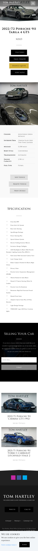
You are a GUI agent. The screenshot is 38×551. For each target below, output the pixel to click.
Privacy (17, 521)
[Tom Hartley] (19, 498)
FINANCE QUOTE (19, 66)
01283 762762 (20, 72)
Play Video (19, 52)
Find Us (12, 509)
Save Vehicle (19, 177)
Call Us (27, 509)
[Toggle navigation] (33, 3)
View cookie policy (9, 545)
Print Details (19, 191)
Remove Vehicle (19, 184)
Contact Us (28, 521)
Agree (24, 544)
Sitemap (8, 521)
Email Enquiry (19, 59)
